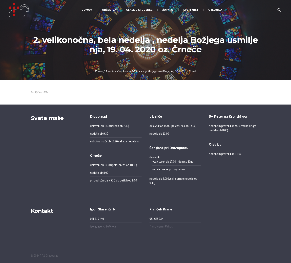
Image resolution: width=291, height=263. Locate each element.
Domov (99, 71)
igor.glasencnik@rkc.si (103, 226)
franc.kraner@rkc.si (161, 226)
